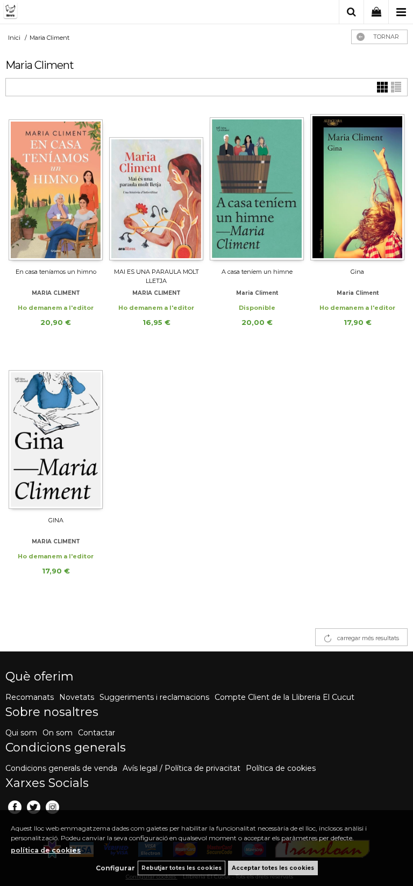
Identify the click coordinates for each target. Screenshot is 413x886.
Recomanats (29, 697)
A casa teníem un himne (257, 271)
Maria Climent (257, 292)
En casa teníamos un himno (56, 271)
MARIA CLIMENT (56, 292)
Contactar (96, 733)
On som (57, 733)
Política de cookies (281, 768)
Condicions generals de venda (61, 768)
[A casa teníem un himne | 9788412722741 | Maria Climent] (257, 186)
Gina (357, 271)
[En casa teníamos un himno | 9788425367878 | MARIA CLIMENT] (56, 186)
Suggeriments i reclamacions (154, 697)
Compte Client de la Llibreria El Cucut (284, 697)
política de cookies (46, 850)
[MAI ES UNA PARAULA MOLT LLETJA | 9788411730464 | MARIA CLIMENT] (156, 186)
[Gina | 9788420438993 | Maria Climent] (357, 186)
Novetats (76, 697)
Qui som (21, 733)
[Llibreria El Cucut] (56, 13)
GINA (55, 520)
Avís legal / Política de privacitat (181, 768)
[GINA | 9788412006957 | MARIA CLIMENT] (56, 435)
